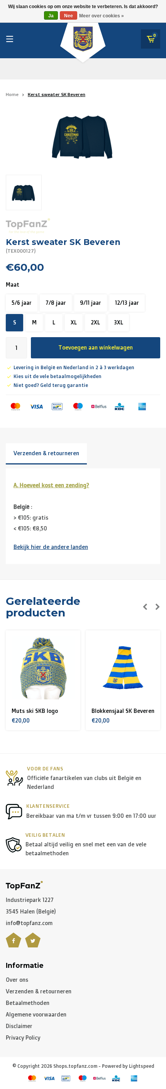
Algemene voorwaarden (36, 1014)
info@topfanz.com (29, 923)
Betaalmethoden (27, 1003)
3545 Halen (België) (31, 911)
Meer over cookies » (101, 16)
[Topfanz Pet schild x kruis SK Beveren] (125, 667)
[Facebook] (13, 944)
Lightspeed (141, 1066)
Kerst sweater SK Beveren (56, 94)
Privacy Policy (23, 1037)
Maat (12, 284)
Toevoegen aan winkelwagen (95, 347)
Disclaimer (19, 1026)
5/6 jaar (22, 302)
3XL (118, 322)
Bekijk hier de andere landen (51, 547)
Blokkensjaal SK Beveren (45, 710)
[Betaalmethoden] (15, 406)
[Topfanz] (28, 226)
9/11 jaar (90, 302)
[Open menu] (9, 39)
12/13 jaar (127, 302)
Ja (51, 16)
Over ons (17, 979)
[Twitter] (33, 944)
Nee (68, 16)
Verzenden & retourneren (46, 453)
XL (74, 322)
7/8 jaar (56, 302)
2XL (95, 322)
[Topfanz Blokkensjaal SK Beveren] (45, 667)
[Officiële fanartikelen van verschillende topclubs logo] (24, 884)
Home (12, 94)
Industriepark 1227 (30, 900)
